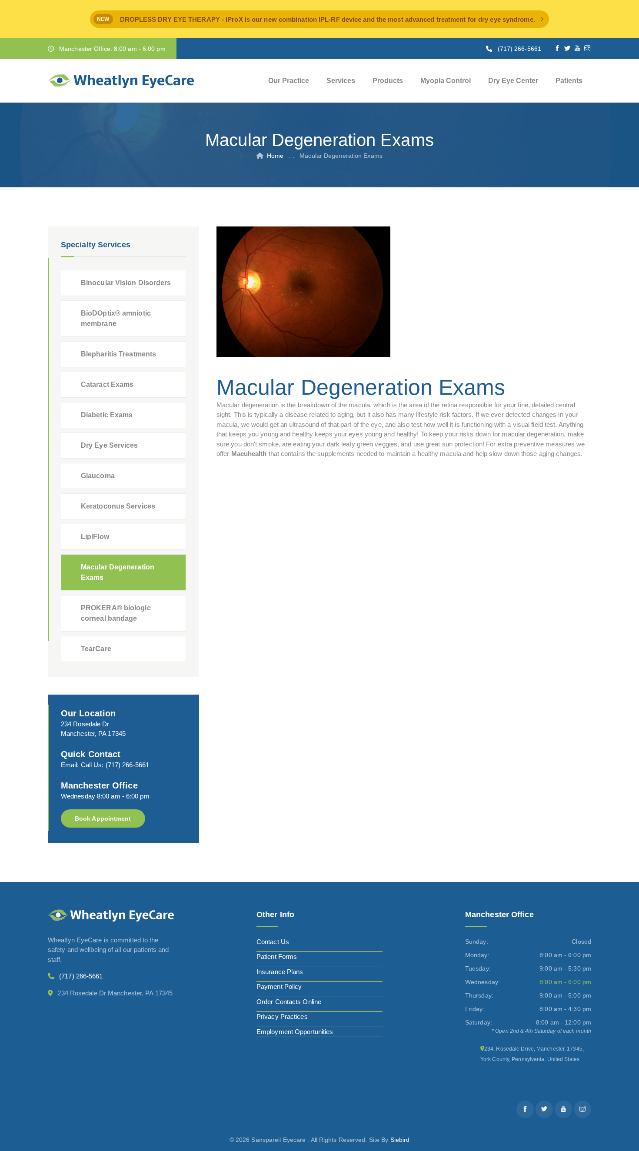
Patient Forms (276, 956)
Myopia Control (445, 80)
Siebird (400, 1139)
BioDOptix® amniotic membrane (116, 318)
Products (388, 80)
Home (275, 155)
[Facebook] (557, 48)
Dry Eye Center (513, 80)
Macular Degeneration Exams (117, 572)
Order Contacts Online (288, 1001)
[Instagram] (587, 48)
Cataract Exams (107, 384)
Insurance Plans (279, 971)
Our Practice (288, 80)
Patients (569, 80)
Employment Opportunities (294, 1031)
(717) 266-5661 (519, 48)
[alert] (319, 19)
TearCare (96, 648)
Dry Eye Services (109, 445)
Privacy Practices (282, 1016)
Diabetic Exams (107, 415)
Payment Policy (279, 986)
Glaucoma (98, 475)
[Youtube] (577, 48)
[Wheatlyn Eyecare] (121, 81)
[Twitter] (567, 48)
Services (340, 80)
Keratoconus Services (118, 506)
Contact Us (272, 941)
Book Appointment (103, 818)
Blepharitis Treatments (118, 354)
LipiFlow (95, 536)
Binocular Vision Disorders (126, 282)
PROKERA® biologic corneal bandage (116, 613)
